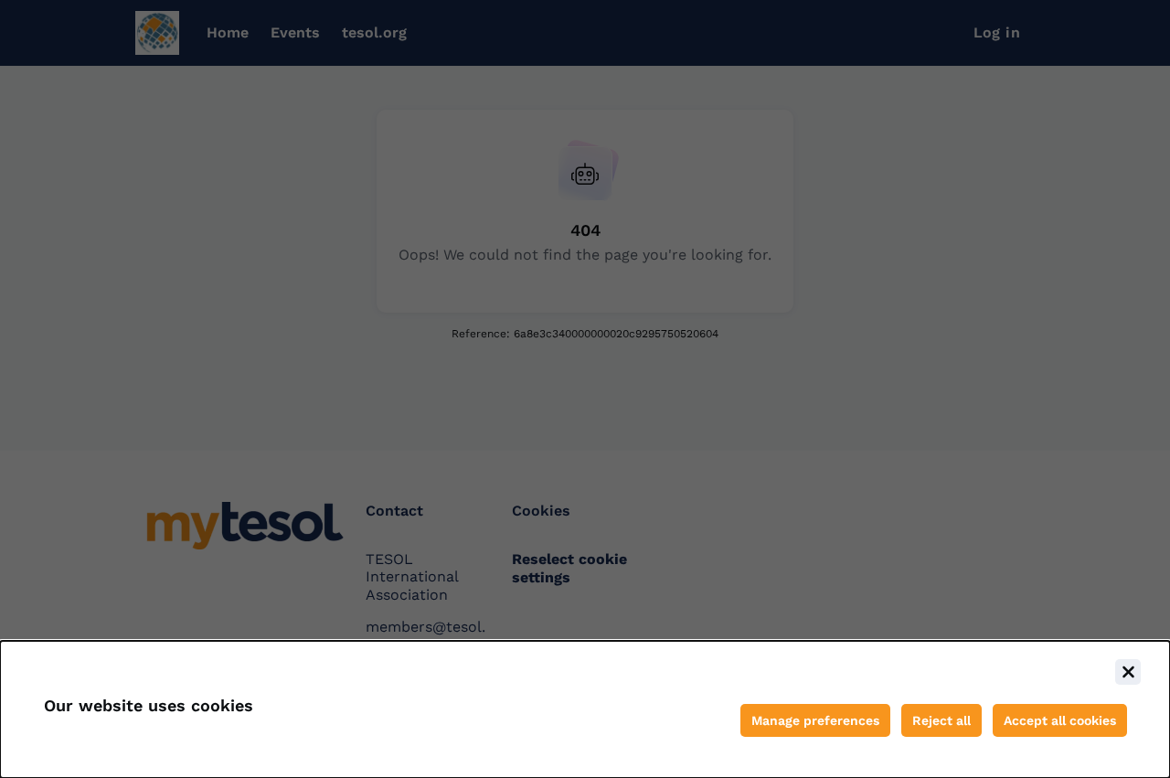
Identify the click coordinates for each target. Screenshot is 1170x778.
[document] (585, 709)
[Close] (1128, 672)
